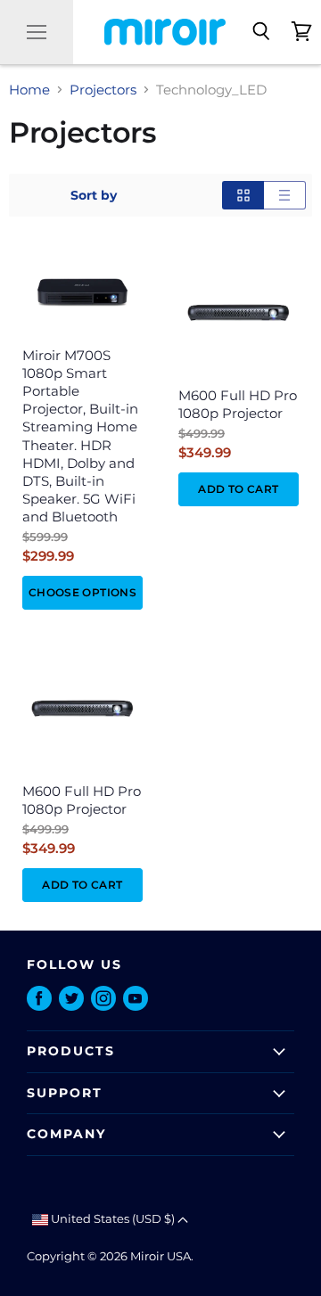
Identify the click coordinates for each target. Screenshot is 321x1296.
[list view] (285, 195)
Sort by (93, 195)
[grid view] (243, 195)
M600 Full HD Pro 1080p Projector (237, 404)
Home (29, 89)
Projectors (103, 89)
